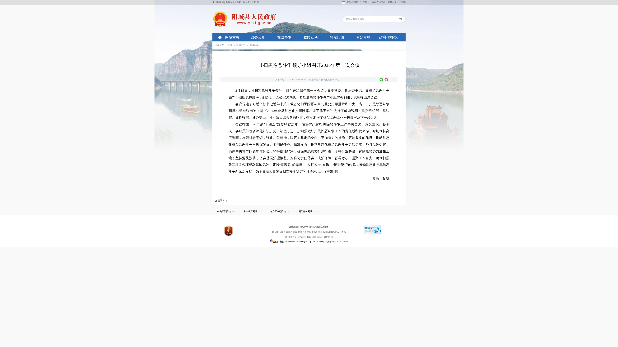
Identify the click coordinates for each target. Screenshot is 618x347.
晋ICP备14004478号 (313, 241)
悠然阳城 (337, 37)
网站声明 (304, 227)
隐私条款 (293, 227)
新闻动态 (240, 45)
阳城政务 (253, 45)
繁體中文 (392, 2)
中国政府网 (218, 2)
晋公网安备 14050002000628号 (288, 241)
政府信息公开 (389, 37)
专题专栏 (363, 37)
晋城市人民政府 (251, 2)
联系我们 (324, 227)
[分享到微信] (381, 79)
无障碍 (402, 2)
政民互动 (311, 37)
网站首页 (232, 37)
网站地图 (314, 227)
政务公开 (258, 37)
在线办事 (284, 37)
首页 (230, 45)
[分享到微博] (386, 79)
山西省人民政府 (233, 2)
